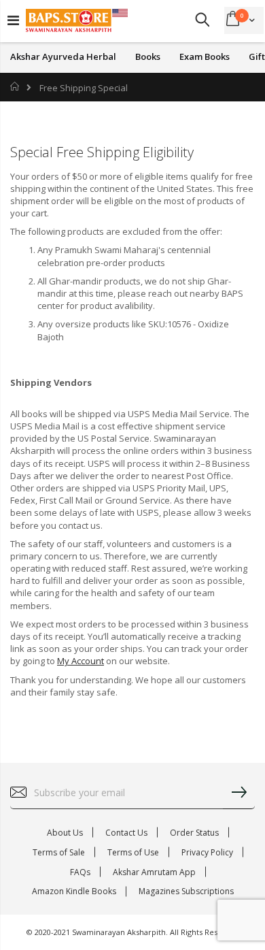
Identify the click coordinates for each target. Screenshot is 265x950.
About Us (65, 832)
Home (15, 86)
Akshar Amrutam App (154, 872)
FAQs (80, 872)
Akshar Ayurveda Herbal (63, 57)
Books (147, 57)
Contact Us (126, 832)
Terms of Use (133, 852)
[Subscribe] (238, 792)
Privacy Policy (207, 852)
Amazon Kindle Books (74, 891)
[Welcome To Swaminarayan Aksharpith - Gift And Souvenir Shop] (77, 20)
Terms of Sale (59, 852)
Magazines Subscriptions (186, 891)
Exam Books (204, 57)
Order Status (194, 832)
